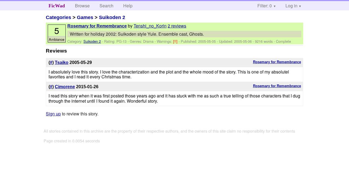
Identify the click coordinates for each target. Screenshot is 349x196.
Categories (58, 17)
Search (106, 5)
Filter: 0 (264, 5)
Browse (82, 5)
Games (85, 17)
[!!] (176, 41)
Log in (291, 5)
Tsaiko (61, 62)
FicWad (57, 5)
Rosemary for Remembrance (97, 26)
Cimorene (65, 86)
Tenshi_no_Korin (150, 26)
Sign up (53, 114)
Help (128, 5)
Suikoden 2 (112, 17)
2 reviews (177, 26)
